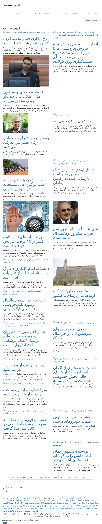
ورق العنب (18, 500)
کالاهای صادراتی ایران (89, 505)
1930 (32, 477)
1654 (85, 477)
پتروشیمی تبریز (41, 497)
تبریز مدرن (38, 508)
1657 (62, 477)
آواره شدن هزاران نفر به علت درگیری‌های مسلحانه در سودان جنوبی (24, 184)
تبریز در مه (21, 508)
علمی (27, 13)
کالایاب (31, 503)
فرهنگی (37, 13)
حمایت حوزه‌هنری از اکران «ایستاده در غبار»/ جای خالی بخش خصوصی (74, 372)
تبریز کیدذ (31, 510)
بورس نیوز (35, 505)
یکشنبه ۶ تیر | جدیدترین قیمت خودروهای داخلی (72, 419)
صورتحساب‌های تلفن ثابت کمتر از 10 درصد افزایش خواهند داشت (24, 241)
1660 (39, 477)
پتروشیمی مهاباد (91, 500)
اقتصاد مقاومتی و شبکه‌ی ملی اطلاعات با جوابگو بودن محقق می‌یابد (23, 96)
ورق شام (76, 503)
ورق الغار (33, 500)
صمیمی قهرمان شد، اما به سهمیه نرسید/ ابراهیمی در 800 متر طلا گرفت (24, 423)
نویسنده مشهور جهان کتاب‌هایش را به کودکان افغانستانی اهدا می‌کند (72, 455)
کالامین (13, 503)
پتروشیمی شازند (67, 497)
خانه (95, 13)
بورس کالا (27, 505)
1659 (47, 477)
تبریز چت (47, 508)
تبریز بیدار (30, 508)
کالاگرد (78, 505)
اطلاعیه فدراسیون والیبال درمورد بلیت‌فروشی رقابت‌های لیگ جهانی (24, 304)
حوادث (46, 13)
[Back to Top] (5, 523)
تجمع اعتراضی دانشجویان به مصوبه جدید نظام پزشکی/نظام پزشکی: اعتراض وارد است (24, 338)
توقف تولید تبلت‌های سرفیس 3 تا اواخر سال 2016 (72, 333)
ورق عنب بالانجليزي (52, 503)
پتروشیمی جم (80, 497)
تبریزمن (6, 510)
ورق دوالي (85, 503)
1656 (70, 477)
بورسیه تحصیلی (64, 508)
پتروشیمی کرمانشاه (26, 497)
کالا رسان (71, 505)
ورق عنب (41, 500)
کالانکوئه (6, 503)
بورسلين (54, 508)
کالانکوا (19, 503)
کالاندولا (26, 503)
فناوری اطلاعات (91, 20)
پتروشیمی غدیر (65, 500)
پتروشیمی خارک (52, 500)
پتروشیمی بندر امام (10, 497)
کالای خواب (39, 503)
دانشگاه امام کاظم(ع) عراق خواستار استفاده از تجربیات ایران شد (26, 272)
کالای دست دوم (61, 505)
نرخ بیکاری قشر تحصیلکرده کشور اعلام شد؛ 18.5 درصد (26, 40)
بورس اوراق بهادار (47, 505)
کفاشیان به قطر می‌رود (72, 120)
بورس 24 (12, 505)
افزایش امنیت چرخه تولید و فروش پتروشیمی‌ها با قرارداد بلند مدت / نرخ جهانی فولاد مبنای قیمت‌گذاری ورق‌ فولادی (75, 52)
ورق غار (26, 500)
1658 (55, 477)
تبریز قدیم (23, 510)
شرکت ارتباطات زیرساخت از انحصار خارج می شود (25, 392)
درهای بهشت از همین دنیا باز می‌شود (23, 367)
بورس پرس (86, 508)
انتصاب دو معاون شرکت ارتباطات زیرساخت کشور (74, 293)
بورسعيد (19, 505)
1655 (77, 477)
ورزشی (66, 13)
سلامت (18, 13)
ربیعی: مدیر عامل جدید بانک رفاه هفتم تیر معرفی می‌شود (26, 142)
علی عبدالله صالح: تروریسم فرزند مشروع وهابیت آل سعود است (75, 233)
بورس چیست (76, 508)
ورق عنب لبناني (66, 503)
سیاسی (56, 13)
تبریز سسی (11, 508)
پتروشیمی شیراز (77, 500)
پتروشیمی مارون (54, 497)
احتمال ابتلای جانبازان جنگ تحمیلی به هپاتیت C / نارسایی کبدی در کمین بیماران (74, 176)
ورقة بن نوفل (8, 500)
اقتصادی (76, 13)
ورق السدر (93, 503)
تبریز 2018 (14, 510)
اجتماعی (86, 13)
